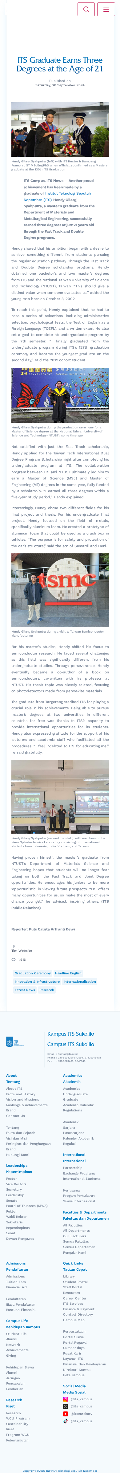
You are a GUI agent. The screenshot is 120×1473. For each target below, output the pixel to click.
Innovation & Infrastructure (37, 982)
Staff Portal (72, 1287)
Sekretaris (14, 1222)
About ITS (14, 1089)
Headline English (68, 973)
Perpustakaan (74, 1331)
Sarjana (69, 1128)
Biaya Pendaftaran (20, 1305)
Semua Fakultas (76, 1241)
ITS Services (73, 1304)
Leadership (15, 1195)
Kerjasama (71, 1190)
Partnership (72, 1168)
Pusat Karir (72, 1353)
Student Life (16, 1334)
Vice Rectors (16, 1184)
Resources (71, 1293)
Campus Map (74, 1320)
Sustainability (17, 1424)
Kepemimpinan (18, 1228)
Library (69, 1276)
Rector (11, 1179)
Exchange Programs (79, 1173)
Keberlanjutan (17, 1440)
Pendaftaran (16, 1299)
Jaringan (13, 1378)
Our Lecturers (74, 1236)
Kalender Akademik (78, 1138)
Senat (11, 1233)
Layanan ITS (73, 1359)
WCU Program (18, 1418)
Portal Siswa (73, 1337)
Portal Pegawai (75, 1343)
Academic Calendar (78, 1105)
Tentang (12, 1128)
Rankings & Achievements (27, 1105)
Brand (11, 1110)
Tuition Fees (16, 1282)
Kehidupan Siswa (20, 1367)
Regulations (72, 1110)
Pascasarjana (73, 1133)
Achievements (17, 1350)
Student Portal (75, 1282)
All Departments (76, 1231)
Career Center (74, 1298)
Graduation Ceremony (33, 973)
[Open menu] (106, 9)
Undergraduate (75, 1094)
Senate (11, 1201)
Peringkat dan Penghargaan (28, 1144)
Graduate (70, 1099)
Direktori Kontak (76, 1370)
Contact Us (15, 1116)
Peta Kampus (74, 1375)
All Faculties (73, 1225)
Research (46, 990)
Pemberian (14, 1389)
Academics (71, 1089)
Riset (10, 1429)
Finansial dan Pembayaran (84, 1364)
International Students (82, 1179)
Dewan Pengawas (20, 1239)
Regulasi (69, 1144)
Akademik (70, 1122)
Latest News (25, 990)
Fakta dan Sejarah (20, 1133)
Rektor (11, 1211)
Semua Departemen (79, 1247)
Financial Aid (16, 1287)
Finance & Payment (78, 1309)
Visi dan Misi (16, 1138)
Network (13, 1345)
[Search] (86, 9)
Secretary (14, 1189)
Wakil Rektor (16, 1217)
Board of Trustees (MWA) (27, 1206)
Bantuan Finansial (20, 1310)
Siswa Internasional (79, 1201)
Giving (11, 1356)
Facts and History (20, 1094)
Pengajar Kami (74, 1253)
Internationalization (80, 982)
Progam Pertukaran (79, 1196)
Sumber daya (74, 1348)
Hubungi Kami (17, 1155)
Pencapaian (15, 1383)
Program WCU (18, 1435)
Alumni (11, 1339)
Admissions (15, 1276)
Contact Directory (78, 1314)
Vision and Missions (22, 1099)
